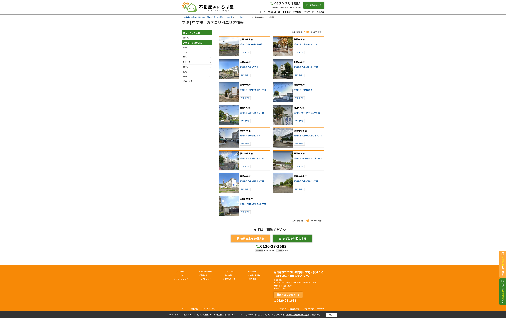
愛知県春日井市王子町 (249, 67)
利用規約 (194, 308)
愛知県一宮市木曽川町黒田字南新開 (254, 204)
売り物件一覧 (274, 12)
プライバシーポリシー (210, 308)
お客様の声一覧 (206, 271)
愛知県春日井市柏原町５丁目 (306, 44)
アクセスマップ (182, 279)
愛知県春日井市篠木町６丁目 (252, 113)
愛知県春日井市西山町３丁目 (306, 67)
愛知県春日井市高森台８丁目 (306, 181)
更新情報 (297, 12)
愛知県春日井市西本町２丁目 (252, 181)
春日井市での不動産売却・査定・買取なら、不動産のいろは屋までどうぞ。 (300, 274)
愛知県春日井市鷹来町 (303, 90)
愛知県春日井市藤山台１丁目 (252, 158)
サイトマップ (205, 279)
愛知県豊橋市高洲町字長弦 (251, 44)
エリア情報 (180, 275)
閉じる (331, 314)
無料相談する (315, 5)
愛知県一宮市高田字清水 (250, 135)
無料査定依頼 (254, 275)
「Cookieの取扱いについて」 (297, 315)
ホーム (263, 12)
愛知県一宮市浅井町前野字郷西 (307, 113)
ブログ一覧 (309, 12)
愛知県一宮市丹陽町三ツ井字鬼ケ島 (308, 158)
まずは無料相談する (294, 238)
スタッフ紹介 (230, 271)
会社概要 (320, 12)
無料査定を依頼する (252, 238)
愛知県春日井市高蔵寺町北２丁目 (308, 135)
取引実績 (287, 12)
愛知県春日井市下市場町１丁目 (253, 90)
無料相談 (228, 275)
